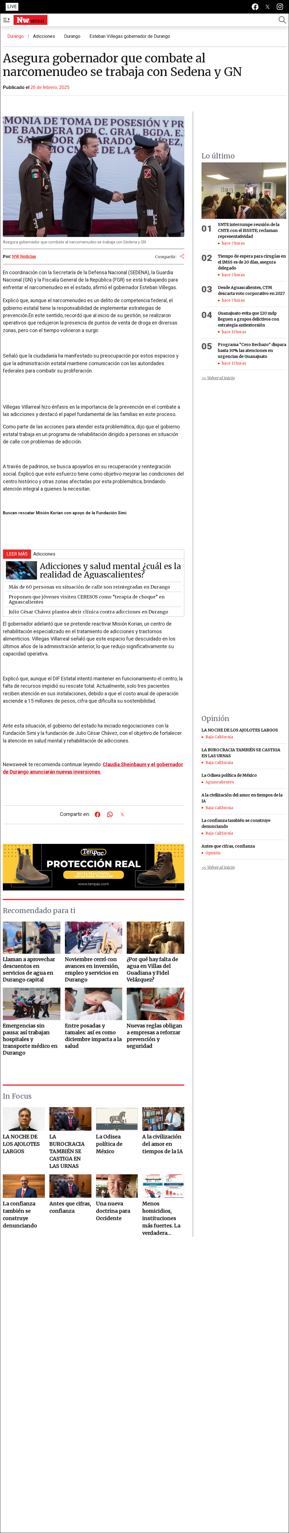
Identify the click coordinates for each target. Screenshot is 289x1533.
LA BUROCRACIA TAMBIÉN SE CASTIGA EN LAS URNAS (67, 1151)
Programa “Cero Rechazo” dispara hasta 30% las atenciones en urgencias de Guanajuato (252, 350)
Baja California (219, 737)
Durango (15, 36)
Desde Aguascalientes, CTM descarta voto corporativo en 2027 (251, 290)
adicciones (44, 36)
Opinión (212, 853)
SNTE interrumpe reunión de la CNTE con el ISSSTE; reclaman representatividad (248, 230)
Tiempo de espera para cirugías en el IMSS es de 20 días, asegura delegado (252, 262)
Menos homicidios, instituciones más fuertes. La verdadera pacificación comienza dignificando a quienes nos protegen (161, 1218)
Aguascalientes (219, 782)
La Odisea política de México (109, 1144)
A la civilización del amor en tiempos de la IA (162, 1144)
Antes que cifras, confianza (70, 1207)
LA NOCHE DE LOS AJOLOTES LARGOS (21, 1144)
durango (72, 36)
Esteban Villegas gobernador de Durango (129, 36)
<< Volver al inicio (218, 377)
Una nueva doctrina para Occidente (113, 1210)
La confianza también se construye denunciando (20, 1214)
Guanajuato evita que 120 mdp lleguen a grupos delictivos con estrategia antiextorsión (248, 319)
